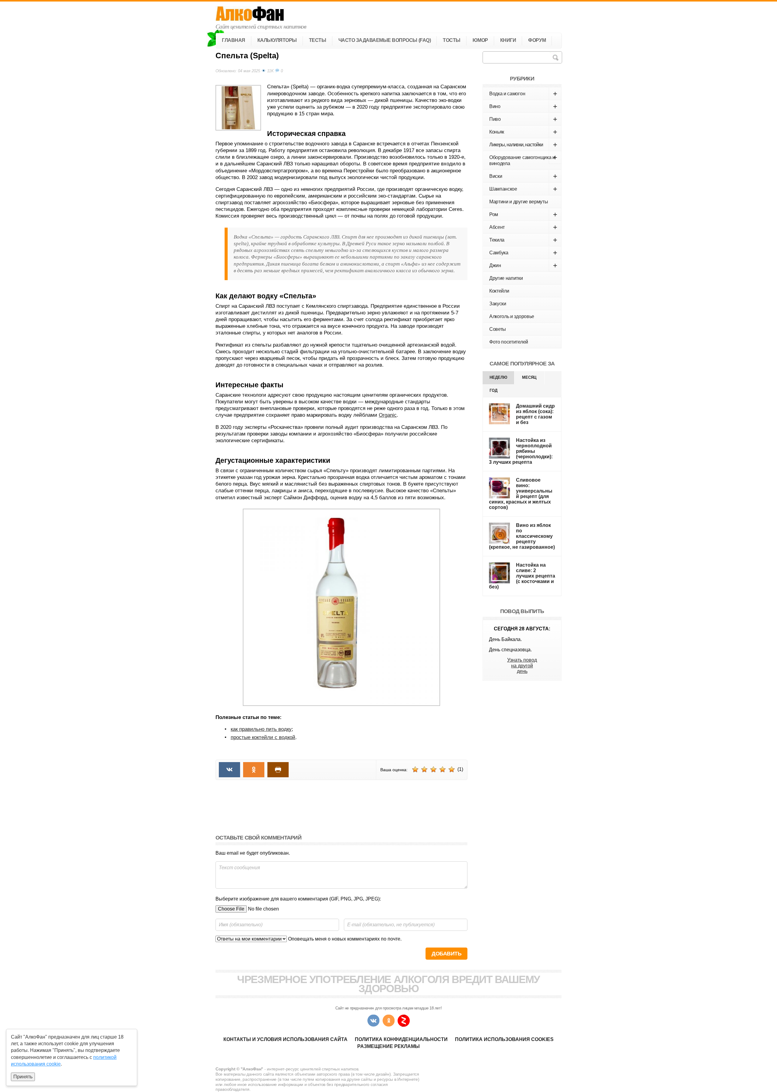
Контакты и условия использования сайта (285, 1039)
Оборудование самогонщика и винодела (523, 159)
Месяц (529, 377)
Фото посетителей (508, 341)
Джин (523, 265)
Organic (388, 415)
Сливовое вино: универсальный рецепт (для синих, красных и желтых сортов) (520, 493)
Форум (537, 40)
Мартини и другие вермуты (518, 201)
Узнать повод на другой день (522, 665)
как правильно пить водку (261, 729)
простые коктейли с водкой (263, 737)
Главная (233, 40)
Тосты (451, 40)
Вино (523, 106)
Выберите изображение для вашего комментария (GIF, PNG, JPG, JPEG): (298, 898)
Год (493, 390)
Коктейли (499, 290)
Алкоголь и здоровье (511, 316)
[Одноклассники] (388, 1021)
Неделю (498, 377)
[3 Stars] (433, 769)
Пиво (523, 119)
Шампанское (523, 189)
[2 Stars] (424, 769)
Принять (22, 1076)
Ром (523, 214)
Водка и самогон (523, 94)
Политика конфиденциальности (401, 1039)
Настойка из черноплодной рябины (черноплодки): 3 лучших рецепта (521, 451)
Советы (497, 329)
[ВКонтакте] (373, 1021)
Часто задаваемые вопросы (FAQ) (384, 40)
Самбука (523, 253)
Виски (523, 176)
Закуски (497, 303)
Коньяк (523, 132)
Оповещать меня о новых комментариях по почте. (344, 938)
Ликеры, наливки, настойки (523, 145)
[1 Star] (415, 769)
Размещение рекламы (388, 1046)
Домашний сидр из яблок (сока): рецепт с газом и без (535, 414)
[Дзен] (404, 1021)
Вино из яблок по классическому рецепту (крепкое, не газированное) (522, 536)
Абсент (523, 227)
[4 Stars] (442, 769)
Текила (523, 240)
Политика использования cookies (504, 1039)
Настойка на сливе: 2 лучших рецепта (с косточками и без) (522, 575)
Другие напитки (506, 278)
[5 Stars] (451, 769)
